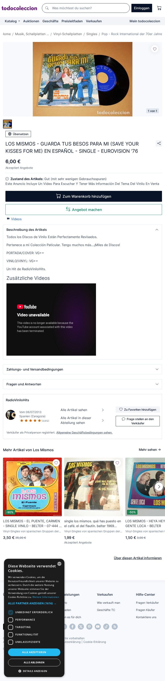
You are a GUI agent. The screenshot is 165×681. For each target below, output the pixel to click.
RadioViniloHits (17, 400)
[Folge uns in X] (81, 627)
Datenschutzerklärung (66, 641)
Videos (16, 219)
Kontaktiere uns (146, 617)
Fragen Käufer (145, 610)
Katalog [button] (11, 21)
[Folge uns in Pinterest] (89, 627)
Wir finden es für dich (67, 617)
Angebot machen (87, 210)
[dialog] (34, 618)
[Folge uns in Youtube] (98, 627)
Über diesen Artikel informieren (138, 558)
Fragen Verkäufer (147, 602)
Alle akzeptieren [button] (34, 652)
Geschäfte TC (106, 610)
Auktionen (31, 21)
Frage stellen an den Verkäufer (140, 421)
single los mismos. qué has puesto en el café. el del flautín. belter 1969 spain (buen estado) (92, 523)
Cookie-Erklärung (94, 641)
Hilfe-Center (145, 594)
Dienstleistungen (66, 594)
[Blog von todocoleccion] (115, 627)
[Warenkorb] (159, 8)
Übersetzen (20, 134)
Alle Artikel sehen (74, 410)
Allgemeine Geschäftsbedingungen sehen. (84, 432)
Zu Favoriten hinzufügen (140, 409)
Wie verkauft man (108, 602)
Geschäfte (50, 21)
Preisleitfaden (72, 21)
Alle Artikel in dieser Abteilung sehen (76, 420)
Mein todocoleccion (145, 21)
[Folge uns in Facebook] (72, 627)
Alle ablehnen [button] (34, 662)
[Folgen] (154, 48)
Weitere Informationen (45, 597)
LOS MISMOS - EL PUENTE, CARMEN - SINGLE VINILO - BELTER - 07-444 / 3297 (31, 523)
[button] (82, 229)
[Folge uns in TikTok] (106, 627)
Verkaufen (94, 21)
